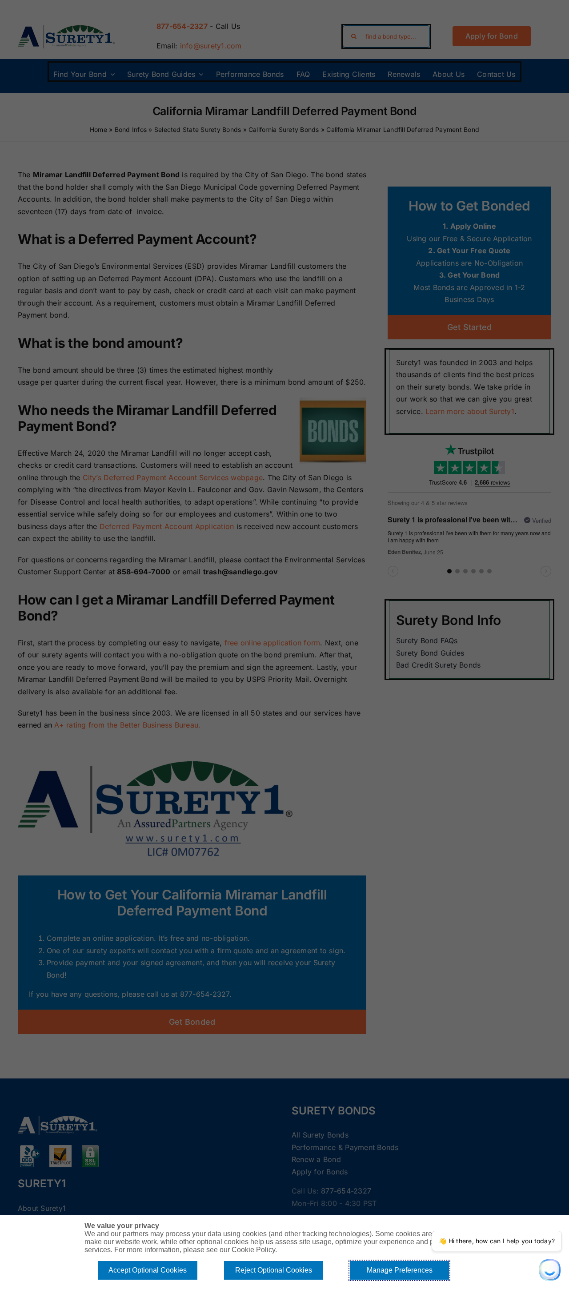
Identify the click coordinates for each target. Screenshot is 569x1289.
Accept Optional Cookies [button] (147, 1270)
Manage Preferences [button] (400, 1270)
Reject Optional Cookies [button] (273, 1270)
